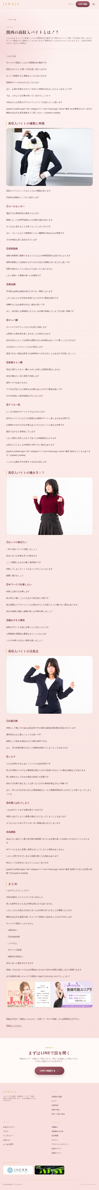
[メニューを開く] (93, 4)
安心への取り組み (58, 1114)
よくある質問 (8, 1144)
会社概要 (55, 1135)
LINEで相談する (47, 1070)
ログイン (71, 4)
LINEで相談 (82, 4)
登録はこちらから (14, 1025)
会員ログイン (57, 1148)
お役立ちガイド (9, 1127)
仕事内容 (55, 1105)
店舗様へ (55, 1127)
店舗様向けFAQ (57, 1131)
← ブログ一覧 (11, 20)
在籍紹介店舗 (57, 1096)
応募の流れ (56, 1109)
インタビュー (8, 1135)
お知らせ (6, 1140)
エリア (54, 1101)
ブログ (5, 1131)
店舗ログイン (57, 1153)
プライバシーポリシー (60, 1144)
